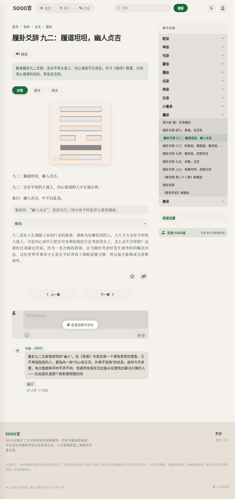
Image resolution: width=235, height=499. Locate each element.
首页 (48, 8)
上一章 (55, 294)
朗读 (24, 54)
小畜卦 (167, 106)
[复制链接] (143, 276)
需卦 (165, 72)
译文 (55, 90)
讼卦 (165, 81)
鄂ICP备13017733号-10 (47, 487)
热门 (67, 8)
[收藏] (132, 276)
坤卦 (165, 47)
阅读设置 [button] (168, 218)
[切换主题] (211, 8)
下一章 (105, 294)
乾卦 (165, 38)
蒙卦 (165, 64)
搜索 (181, 8)
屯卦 (165, 55)
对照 (20, 90)
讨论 (87, 8)
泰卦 (165, 201)
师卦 (165, 89)
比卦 (165, 98)
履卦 (49, 27)
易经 (26, 27)
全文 (38, 27)
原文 (37, 90)
